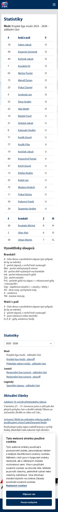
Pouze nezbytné (29, 502)
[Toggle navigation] (54, 4)
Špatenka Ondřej (27, 209)
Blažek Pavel (25, 116)
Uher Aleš (23, 233)
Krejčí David (24, 166)
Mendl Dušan (25, 80)
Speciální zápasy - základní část (23, 385)
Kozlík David (25, 137)
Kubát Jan (23, 180)
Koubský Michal (26, 225)
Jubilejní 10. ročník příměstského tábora (25, 402)
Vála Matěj (23, 109)
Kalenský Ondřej (27, 130)
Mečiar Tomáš (25, 73)
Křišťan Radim (25, 173)
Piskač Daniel (25, 87)
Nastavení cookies (16, 485)
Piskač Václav (25, 194)
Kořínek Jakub (25, 59)
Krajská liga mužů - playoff (20, 359)
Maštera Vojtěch (26, 187)
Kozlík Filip (24, 144)
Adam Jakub (24, 45)
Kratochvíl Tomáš (27, 159)
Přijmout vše (29, 494)
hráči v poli (24, 37)
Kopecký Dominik (27, 52)
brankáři (23, 218)
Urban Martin (25, 240)
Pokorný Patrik (26, 201)
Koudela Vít (24, 66)
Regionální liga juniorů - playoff (23, 377)
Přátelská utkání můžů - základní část (26, 364)
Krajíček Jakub (26, 152)
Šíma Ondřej (24, 102)
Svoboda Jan (25, 95)
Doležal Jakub (25, 123)
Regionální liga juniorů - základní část (26, 372)
